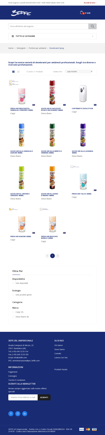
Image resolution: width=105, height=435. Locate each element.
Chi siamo (58, 345)
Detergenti (21, 48)
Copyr (12, 113)
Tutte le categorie (25, 36)
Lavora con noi (60, 357)
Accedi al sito (90, 3)
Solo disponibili (22, 283)
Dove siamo (59, 349)
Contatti (57, 353)
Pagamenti (12, 372)
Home (10, 48)
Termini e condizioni (16, 380)
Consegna (12, 376)
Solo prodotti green (24, 294)
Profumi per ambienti (37, 48)
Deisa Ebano (46, 113)
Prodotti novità (60, 369)
